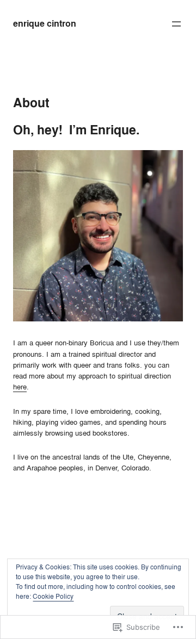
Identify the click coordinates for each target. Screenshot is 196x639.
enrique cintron (44, 23)
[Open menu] (176, 23)
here (20, 387)
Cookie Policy (53, 596)
